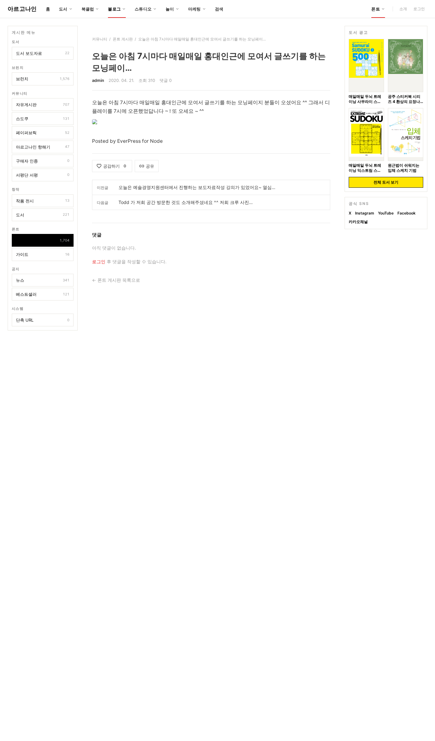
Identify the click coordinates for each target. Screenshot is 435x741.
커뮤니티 (99, 39)
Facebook (406, 213)
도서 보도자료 (42, 53)
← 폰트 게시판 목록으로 (116, 280)
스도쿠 (42, 118)
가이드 (42, 254)
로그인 (419, 8)
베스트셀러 (42, 294)
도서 (42, 214)
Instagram (364, 213)
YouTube (386, 213)
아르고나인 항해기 (42, 146)
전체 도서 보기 (386, 182)
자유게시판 (42, 104)
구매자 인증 (42, 160)
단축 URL (42, 320)
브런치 (42, 78)
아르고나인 (22, 8)
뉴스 (42, 280)
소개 (403, 8)
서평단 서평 (42, 175)
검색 (219, 8)
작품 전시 (42, 200)
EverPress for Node (140, 141)
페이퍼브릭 (42, 132)
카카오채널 (358, 221)
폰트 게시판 (42, 240)
